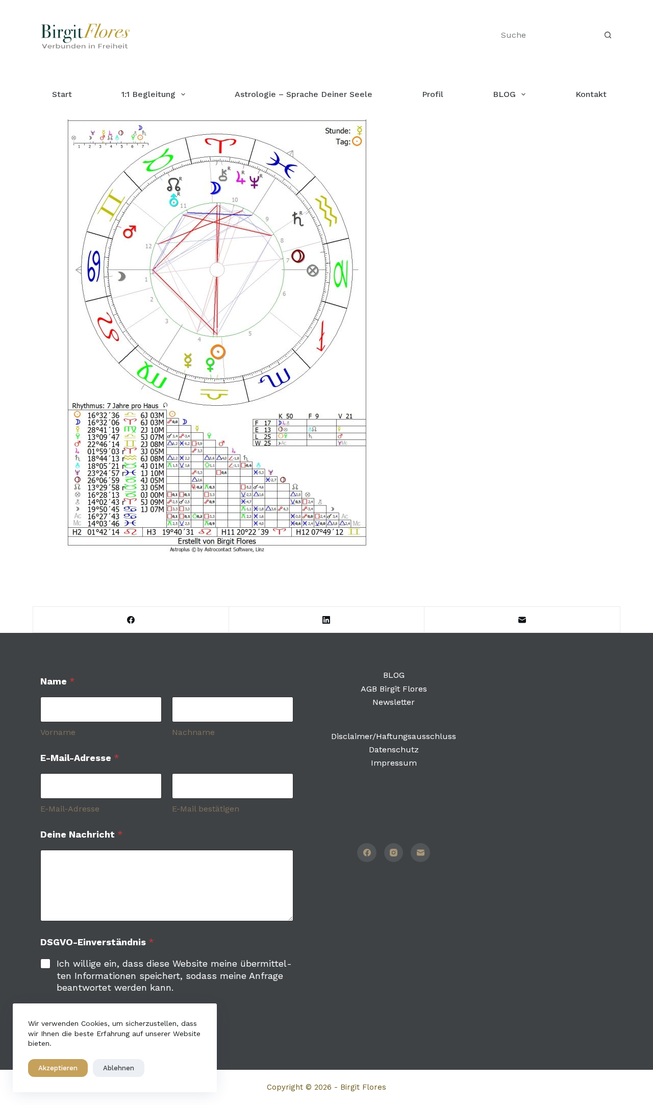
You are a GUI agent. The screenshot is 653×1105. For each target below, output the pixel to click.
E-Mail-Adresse (69, 809)
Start (62, 94)
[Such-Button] (607, 35)
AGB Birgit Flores (394, 689)
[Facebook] (131, 620)
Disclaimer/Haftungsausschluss (393, 736)
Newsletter (393, 702)
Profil (432, 94)
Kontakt (591, 94)
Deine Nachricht (81, 834)
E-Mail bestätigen (205, 809)
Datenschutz (394, 749)
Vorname (58, 732)
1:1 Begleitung (148, 94)
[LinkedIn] (327, 620)
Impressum (394, 763)
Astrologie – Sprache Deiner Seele (303, 94)
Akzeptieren (58, 1068)
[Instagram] (394, 853)
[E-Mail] (522, 620)
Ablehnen (118, 1068)
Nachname (193, 732)
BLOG (504, 94)
